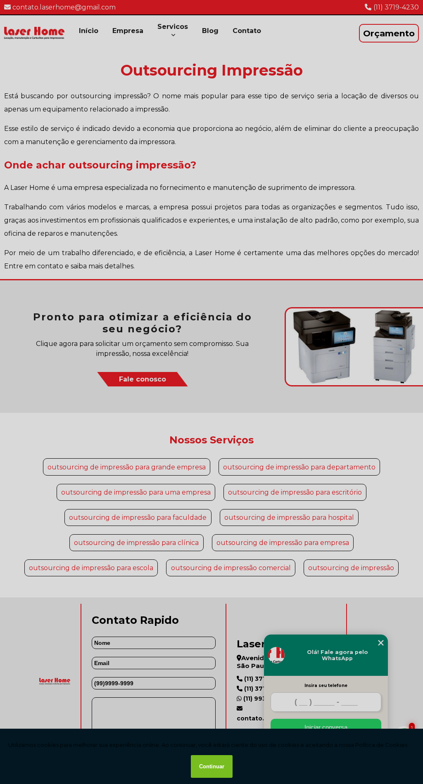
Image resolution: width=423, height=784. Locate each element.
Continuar (211, 766)
